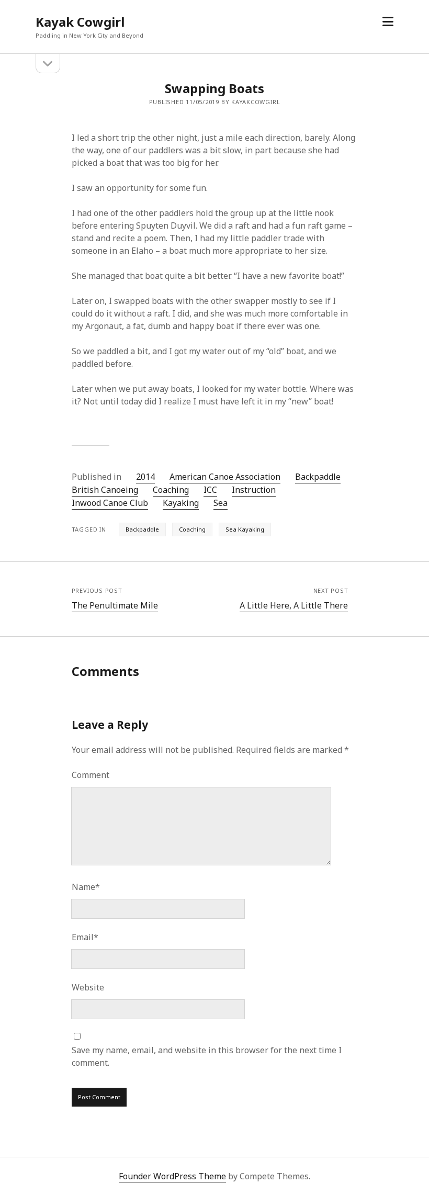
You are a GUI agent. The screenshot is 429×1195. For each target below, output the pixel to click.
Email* (85, 937)
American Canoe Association (225, 476)
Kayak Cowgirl (80, 21)
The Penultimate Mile (115, 605)
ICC (210, 489)
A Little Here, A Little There (294, 605)
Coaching (171, 489)
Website (88, 987)
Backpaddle (318, 476)
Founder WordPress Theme (172, 1176)
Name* (86, 887)
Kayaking (181, 503)
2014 (145, 476)
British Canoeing (105, 489)
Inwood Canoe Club (110, 503)
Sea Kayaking (244, 529)
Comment (90, 775)
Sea (220, 503)
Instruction (254, 489)
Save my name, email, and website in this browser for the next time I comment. (207, 1056)
